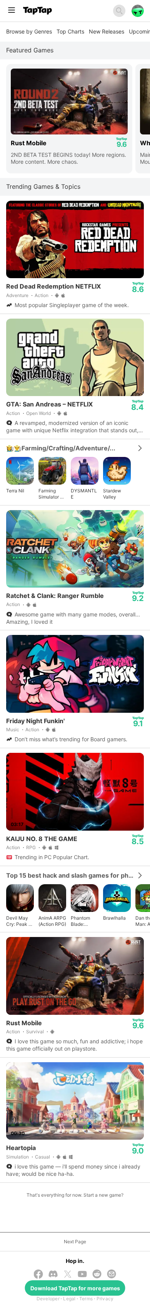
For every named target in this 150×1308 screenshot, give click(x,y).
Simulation (17, 1157)
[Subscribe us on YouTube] (82, 1274)
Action (41, 295)
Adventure (17, 295)
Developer (48, 1298)
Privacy (105, 1298)
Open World (38, 413)
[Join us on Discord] (53, 1274)
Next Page (75, 1241)
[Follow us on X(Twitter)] (67, 1274)
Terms (86, 1298)
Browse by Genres (29, 31)
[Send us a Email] (111, 1274)
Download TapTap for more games (75, 1288)
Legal (69, 1298)
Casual (42, 1157)
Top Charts (70, 31)
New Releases (106, 31)
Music (12, 729)
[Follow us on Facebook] (38, 1274)
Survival (35, 1031)
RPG (31, 847)
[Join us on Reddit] (97, 1274)
